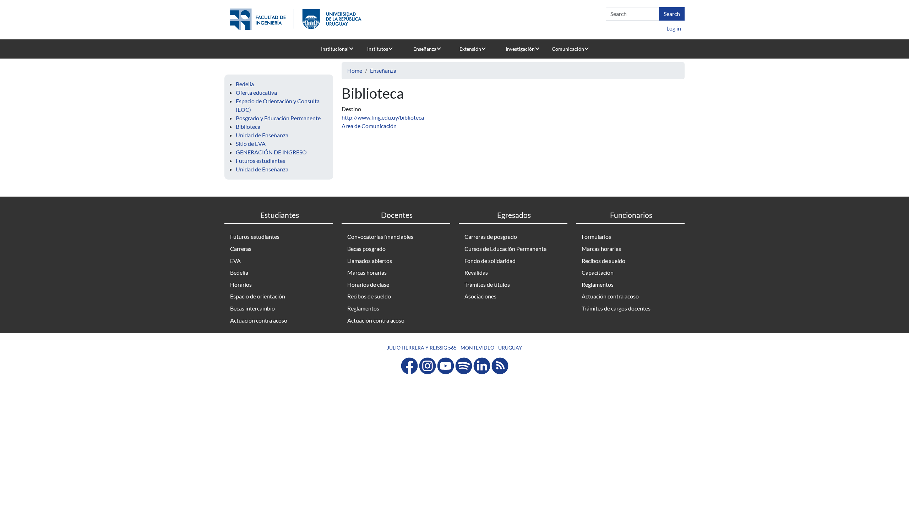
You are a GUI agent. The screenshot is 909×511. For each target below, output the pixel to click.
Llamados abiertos (369, 260)
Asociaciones (480, 296)
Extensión (470, 49)
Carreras (240, 248)
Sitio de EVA (251, 143)
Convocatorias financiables (380, 236)
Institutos (377, 49)
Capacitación (598, 272)
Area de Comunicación (369, 125)
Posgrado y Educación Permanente (278, 118)
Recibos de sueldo (369, 296)
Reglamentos (363, 308)
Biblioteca (248, 126)
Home (354, 70)
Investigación (520, 49)
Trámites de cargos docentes (616, 308)
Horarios (241, 284)
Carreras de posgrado (490, 236)
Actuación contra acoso (258, 320)
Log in (673, 28)
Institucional (335, 49)
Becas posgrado (366, 248)
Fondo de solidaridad (490, 260)
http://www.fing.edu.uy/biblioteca (383, 117)
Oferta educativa (256, 92)
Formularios (596, 236)
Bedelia (245, 84)
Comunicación (568, 49)
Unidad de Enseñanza (262, 135)
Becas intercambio (252, 308)
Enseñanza (424, 49)
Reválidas (476, 272)
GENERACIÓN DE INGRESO (271, 152)
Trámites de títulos (487, 284)
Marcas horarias (367, 272)
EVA (235, 260)
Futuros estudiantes (260, 160)
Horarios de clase (368, 284)
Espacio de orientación (257, 296)
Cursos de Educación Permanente (505, 248)
